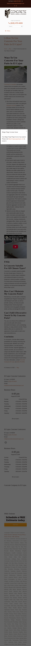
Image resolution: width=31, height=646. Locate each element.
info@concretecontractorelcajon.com (15, 3)
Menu (8, 30)
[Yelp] (16, 5)
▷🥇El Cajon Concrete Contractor (15, 13)
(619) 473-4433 (17, 1)
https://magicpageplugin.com (16, 139)
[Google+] (14, 5)
